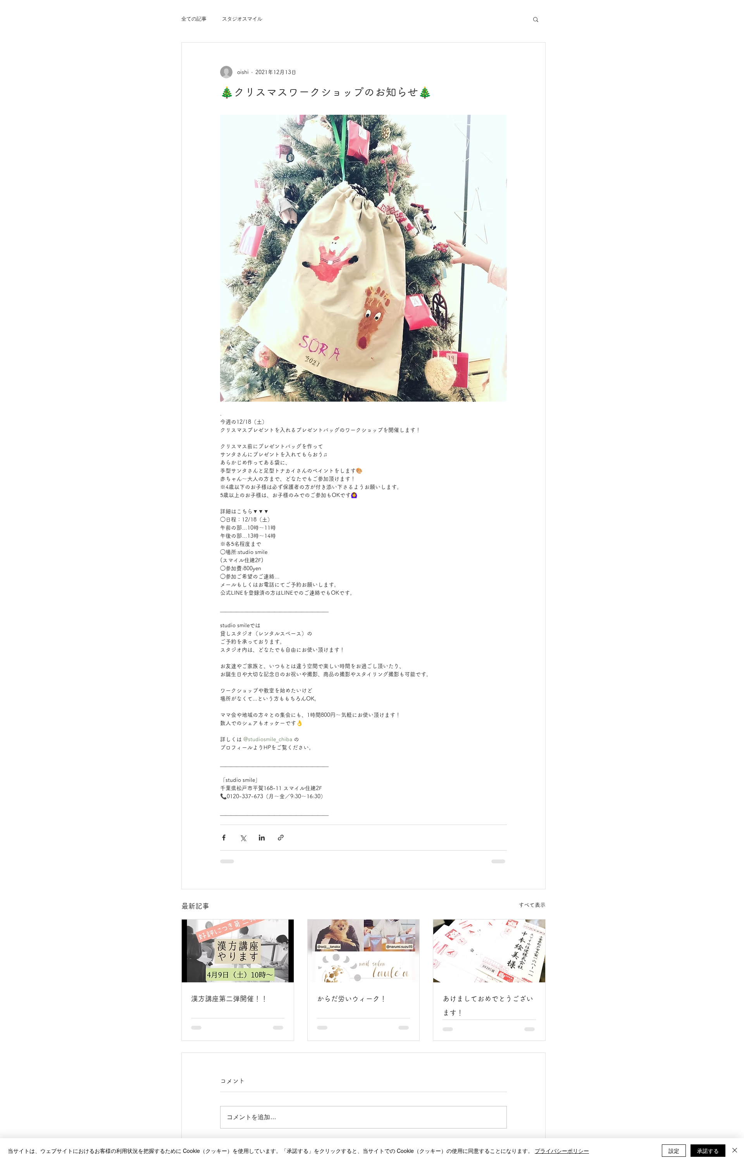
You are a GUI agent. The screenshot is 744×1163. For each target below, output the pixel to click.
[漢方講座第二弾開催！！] (238, 951)
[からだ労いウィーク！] (364, 951)
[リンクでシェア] (280, 837)
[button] (535, 19)
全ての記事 (194, 19)
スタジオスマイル (242, 19)
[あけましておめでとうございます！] (489, 951)
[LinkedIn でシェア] (261, 837)
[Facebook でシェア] (223, 837)
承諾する (708, 1150)
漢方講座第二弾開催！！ (229, 998)
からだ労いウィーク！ (352, 998)
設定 (673, 1150)
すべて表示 (532, 905)
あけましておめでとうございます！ (488, 1005)
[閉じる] (734, 1150)
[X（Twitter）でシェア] (242, 837)
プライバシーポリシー (562, 1150)
